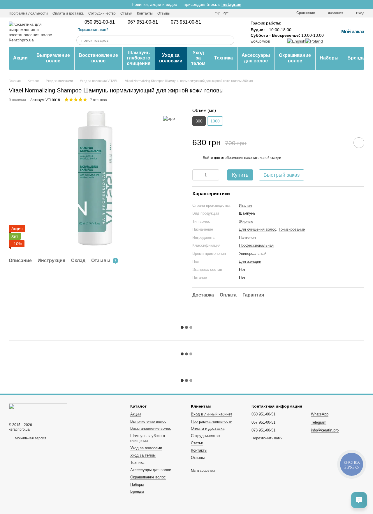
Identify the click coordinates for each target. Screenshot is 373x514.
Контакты (145, 13)
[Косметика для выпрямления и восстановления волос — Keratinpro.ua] (38, 409)
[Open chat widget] (359, 500)
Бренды (356, 57)
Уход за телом (198, 58)
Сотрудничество (102, 13)
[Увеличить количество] (215, 175)
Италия (245, 205)
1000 (215, 121)
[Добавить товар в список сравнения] (342, 142)
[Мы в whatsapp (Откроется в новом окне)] (199, 13)
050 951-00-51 (100, 22)
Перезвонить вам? (93, 30)
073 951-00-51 (186, 22)
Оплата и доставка (68, 13)
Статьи (126, 13)
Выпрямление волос (53, 58)
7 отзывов (98, 100)
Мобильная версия (30, 438)
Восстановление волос (98, 58)
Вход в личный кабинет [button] (211, 414)
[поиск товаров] (229, 40)
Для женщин (250, 261)
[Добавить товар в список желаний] (358, 142)
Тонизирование (292, 229)
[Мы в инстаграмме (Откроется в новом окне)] (178, 13)
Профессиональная (256, 245)
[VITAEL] (169, 118)
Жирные (246, 221)
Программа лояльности (28, 13)
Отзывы (163, 13)
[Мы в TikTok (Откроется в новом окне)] (206, 13)
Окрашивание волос (295, 58)
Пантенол (247, 237)
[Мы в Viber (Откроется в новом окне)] (192, 13)
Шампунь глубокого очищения (138, 58)
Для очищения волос (257, 229)
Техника (223, 57)
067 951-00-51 (143, 22)
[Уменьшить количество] (197, 175)
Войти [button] (208, 158)
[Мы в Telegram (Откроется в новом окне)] (185, 13)
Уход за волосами (170, 58)
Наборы (329, 57)
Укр (217, 13)
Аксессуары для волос (256, 58)
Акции (20, 57)
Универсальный (252, 253)
